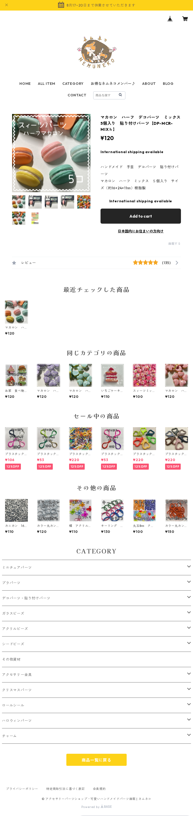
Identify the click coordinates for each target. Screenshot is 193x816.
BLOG (168, 83)
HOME (25, 83)
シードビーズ (13, 644)
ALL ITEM (46, 83)
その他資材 (11, 659)
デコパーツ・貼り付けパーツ (26, 598)
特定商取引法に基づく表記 (65, 789)
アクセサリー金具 (17, 674)
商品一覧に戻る (96, 760)
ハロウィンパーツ (17, 720)
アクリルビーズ (15, 628)
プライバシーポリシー (22, 789)
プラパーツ (11, 583)
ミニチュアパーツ (17, 567)
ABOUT (149, 83)
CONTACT (77, 95)
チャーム (9, 736)
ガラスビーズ (13, 613)
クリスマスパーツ (17, 690)
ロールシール (13, 705)
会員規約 (99, 789)
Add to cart (140, 216)
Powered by (91, 807)
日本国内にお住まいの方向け (141, 231)
